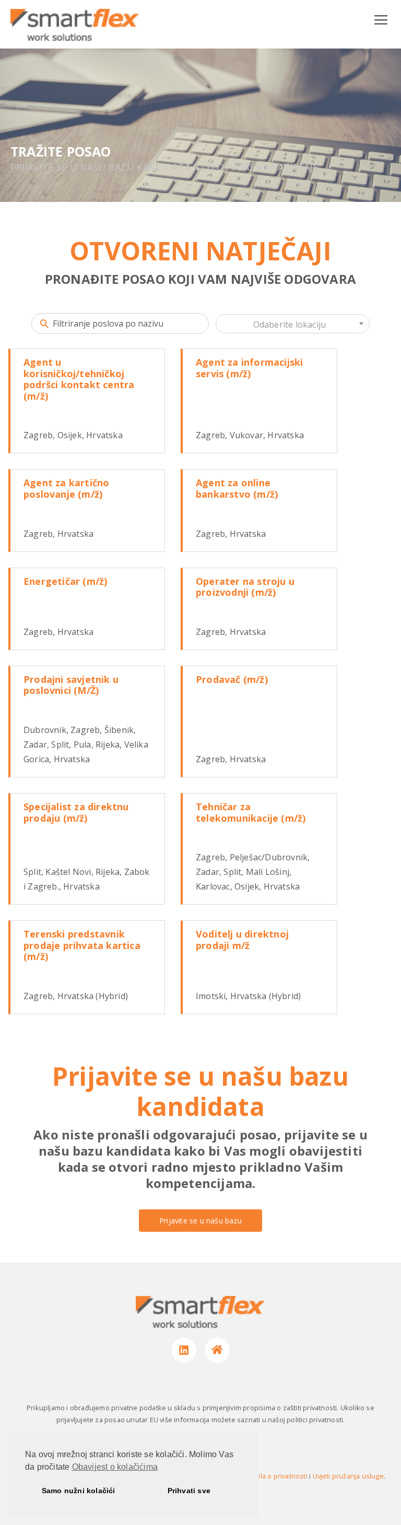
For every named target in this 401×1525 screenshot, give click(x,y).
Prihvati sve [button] (189, 1490)
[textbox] (293, 324)
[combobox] (293, 323)
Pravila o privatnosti (276, 1476)
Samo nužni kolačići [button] (78, 1490)
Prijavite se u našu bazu (200, 1221)
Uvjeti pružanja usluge (348, 1476)
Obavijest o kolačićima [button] (115, 1466)
